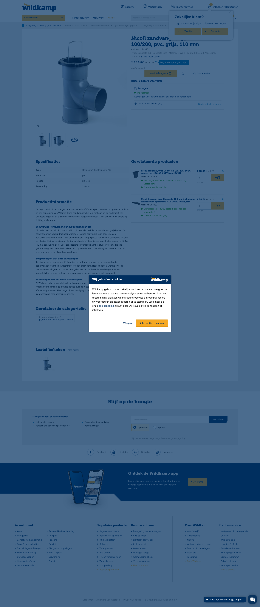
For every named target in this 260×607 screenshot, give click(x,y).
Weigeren (128, 323)
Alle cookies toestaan (152, 323)
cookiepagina (106, 305)
